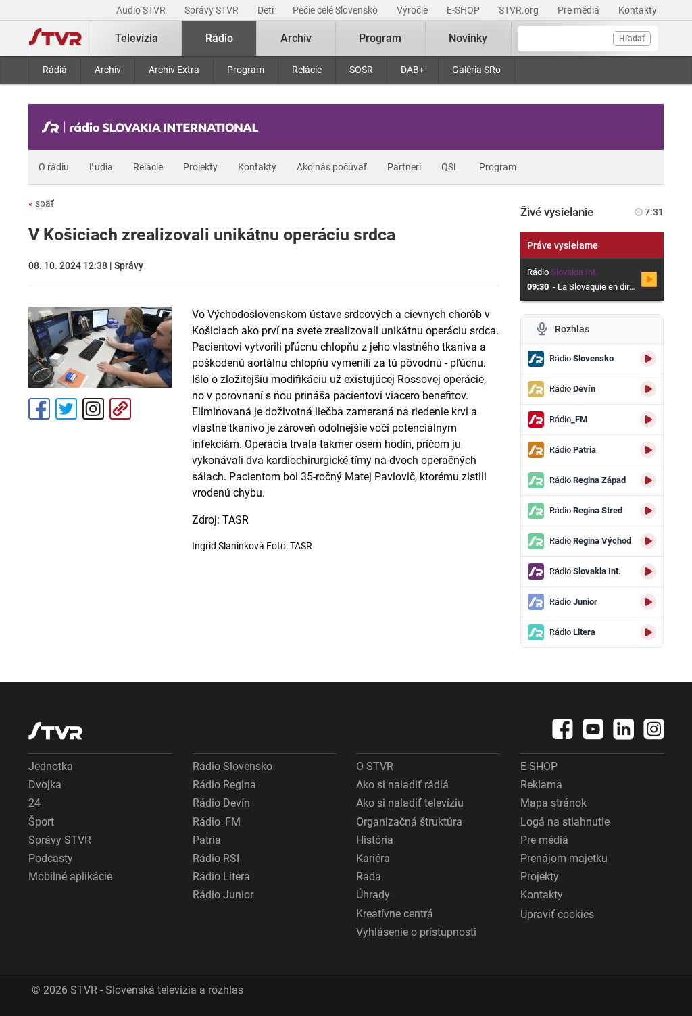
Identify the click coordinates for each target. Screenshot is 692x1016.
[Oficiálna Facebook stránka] (562, 728)
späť (41, 203)
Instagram (93, 409)
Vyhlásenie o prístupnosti (416, 931)
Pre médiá (579, 10)
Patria (207, 840)
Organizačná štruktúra (409, 821)
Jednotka (50, 766)
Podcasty (50, 858)
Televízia (136, 38)
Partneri (404, 166)
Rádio (219, 38)
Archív (108, 69)
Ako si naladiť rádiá (402, 784)
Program (245, 69)
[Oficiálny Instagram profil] (654, 728)
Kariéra (373, 858)
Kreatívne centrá (394, 913)
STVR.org (520, 10)
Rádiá (55, 69)
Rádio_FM (217, 821)
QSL (450, 166)
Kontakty (637, 10)
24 (34, 802)
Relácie (307, 69)
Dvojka (44, 784)
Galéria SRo (476, 69)
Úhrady (373, 894)
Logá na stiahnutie (565, 821)
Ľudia (101, 166)
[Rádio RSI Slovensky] (153, 127)
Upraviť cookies (557, 914)
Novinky (468, 38)
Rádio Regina (224, 784)
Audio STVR (142, 10)
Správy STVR (212, 10)
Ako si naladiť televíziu (410, 802)
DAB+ (412, 69)
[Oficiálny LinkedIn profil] (623, 728)
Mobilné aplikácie (70, 876)
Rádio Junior (223, 894)
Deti (266, 10)
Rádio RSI (216, 858)
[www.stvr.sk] (55, 730)
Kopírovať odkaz (120, 409)
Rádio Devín (221, 802)
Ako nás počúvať (332, 166)
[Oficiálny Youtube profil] (593, 728)
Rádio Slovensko (232, 766)
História (374, 840)
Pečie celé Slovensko (336, 10)
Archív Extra (174, 69)
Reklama (541, 784)
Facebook (39, 409)
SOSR (361, 69)
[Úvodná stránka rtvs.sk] (55, 38)
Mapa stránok (553, 802)
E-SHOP (464, 10)
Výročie (413, 10)
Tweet (66, 409)
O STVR (374, 766)
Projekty (200, 166)
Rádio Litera (221, 876)
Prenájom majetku (564, 858)
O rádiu (54, 166)
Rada (368, 876)
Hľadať (632, 38)
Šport (41, 821)
